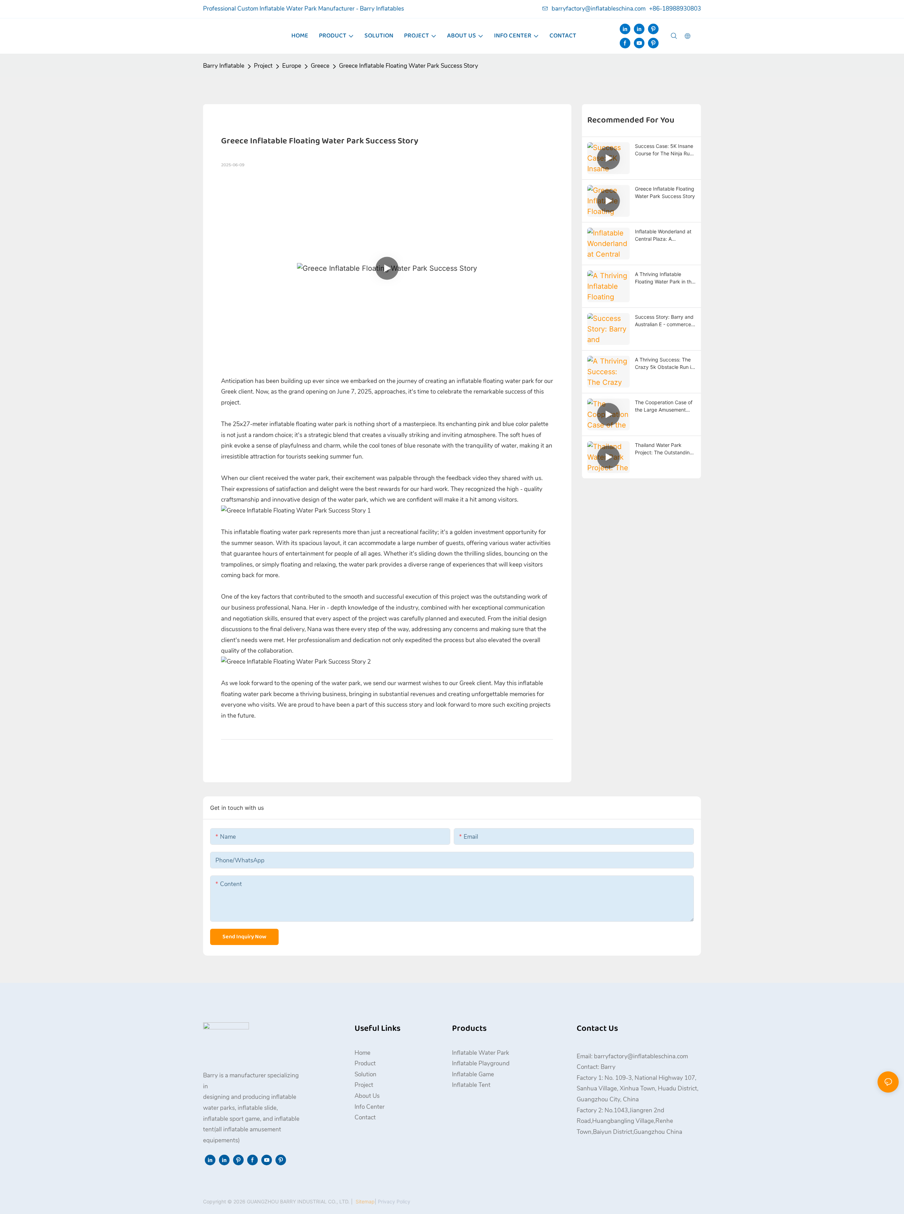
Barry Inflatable (223, 66)
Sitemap (364, 1201)
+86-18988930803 (675, 9)
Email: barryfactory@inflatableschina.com (632, 1056)
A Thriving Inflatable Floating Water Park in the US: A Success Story (664, 278)
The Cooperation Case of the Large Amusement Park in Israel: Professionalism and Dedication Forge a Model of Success (664, 406)
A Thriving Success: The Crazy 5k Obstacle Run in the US (664, 364)
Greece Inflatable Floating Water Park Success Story (408, 66)
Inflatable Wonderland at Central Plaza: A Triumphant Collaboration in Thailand (664, 235)
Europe (291, 66)
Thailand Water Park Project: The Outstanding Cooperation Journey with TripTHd (664, 449)
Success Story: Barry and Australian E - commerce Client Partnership (664, 321)
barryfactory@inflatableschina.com (599, 9)
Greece (320, 66)
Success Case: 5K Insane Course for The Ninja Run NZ (664, 150)
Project (263, 66)
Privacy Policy (394, 1201)
